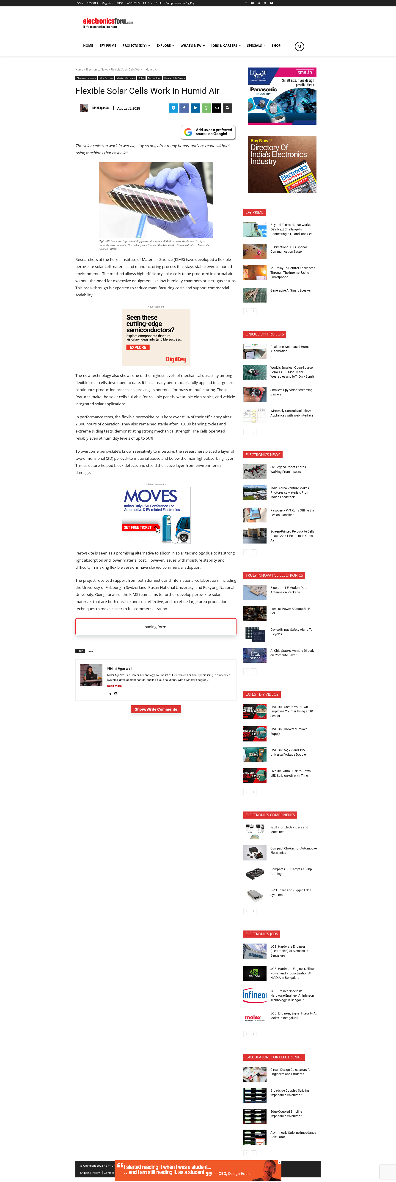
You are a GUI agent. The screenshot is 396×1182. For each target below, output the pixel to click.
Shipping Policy (90, 1172)
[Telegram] (173, 108)
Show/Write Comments (156, 709)
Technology (154, 78)
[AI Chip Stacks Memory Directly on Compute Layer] (255, 655)
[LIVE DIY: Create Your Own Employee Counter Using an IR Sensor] (255, 711)
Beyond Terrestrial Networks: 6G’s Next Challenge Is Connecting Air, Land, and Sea (291, 229)
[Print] (227, 108)
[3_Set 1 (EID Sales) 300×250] (282, 192)
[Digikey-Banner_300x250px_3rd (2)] (156, 365)
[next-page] (253, 311)
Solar (141, 78)
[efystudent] (198, 1180)
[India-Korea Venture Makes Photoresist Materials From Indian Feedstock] (255, 492)
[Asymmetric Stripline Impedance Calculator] (255, 1137)
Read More (114, 685)
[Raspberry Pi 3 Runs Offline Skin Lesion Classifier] (255, 515)
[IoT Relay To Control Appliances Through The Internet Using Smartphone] (255, 272)
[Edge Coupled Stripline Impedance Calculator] (255, 1116)
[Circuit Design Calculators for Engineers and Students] (255, 1074)
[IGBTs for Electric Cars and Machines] (255, 832)
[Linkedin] (258, 3)
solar (91, 651)
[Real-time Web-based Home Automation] (255, 351)
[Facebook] (246, 3)
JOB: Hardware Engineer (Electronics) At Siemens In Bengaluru (289, 951)
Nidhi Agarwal (100, 108)
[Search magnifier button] (299, 46)
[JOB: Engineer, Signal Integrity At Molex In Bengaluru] (255, 1018)
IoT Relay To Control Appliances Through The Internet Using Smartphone (292, 272)
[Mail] (115, 692)
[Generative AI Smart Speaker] (255, 295)
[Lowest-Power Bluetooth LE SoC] (255, 613)
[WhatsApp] (206, 108)
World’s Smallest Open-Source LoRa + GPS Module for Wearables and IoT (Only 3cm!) (292, 372)
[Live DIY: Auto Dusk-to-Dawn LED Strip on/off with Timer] (255, 775)
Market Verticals (126, 78)
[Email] (216, 108)
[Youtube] (271, 3)
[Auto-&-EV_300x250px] (156, 542)
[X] (265, 3)
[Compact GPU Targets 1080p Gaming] (255, 874)
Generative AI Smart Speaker (290, 290)
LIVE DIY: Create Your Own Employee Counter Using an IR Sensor (291, 711)
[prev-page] (246, 311)
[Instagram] (252, 3)
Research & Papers (174, 78)
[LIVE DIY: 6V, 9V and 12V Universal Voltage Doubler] (255, 755)
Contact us (111, 1172)
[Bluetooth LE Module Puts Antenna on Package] (255, 592)
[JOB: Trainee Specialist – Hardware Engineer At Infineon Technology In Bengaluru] (255, 995)
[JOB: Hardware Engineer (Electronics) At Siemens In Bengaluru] (255, 951)
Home (79, 69)
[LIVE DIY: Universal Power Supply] (255, 733)
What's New (106, 78)
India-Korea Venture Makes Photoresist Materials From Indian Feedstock (289, 492)
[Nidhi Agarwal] (85, 108)
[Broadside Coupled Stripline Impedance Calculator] (255, 1095)
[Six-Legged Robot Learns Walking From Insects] (255, 471)
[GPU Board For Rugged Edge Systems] (255, 895)
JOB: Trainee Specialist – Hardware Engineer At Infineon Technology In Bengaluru (292, 995)
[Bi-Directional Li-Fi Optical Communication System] (255, 252)
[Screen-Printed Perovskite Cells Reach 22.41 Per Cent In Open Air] (255, 536)
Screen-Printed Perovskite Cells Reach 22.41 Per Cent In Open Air (292, 536)
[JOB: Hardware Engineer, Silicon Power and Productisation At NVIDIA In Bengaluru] (255, 973)
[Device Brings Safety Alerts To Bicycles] (255, 634)
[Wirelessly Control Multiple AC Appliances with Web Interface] (255, 415)
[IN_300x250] (282, 123)
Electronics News (97, 69)
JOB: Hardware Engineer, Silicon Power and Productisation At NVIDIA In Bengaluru (293, 973)
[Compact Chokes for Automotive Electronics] (255, 852)
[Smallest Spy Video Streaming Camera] (255, 394)
